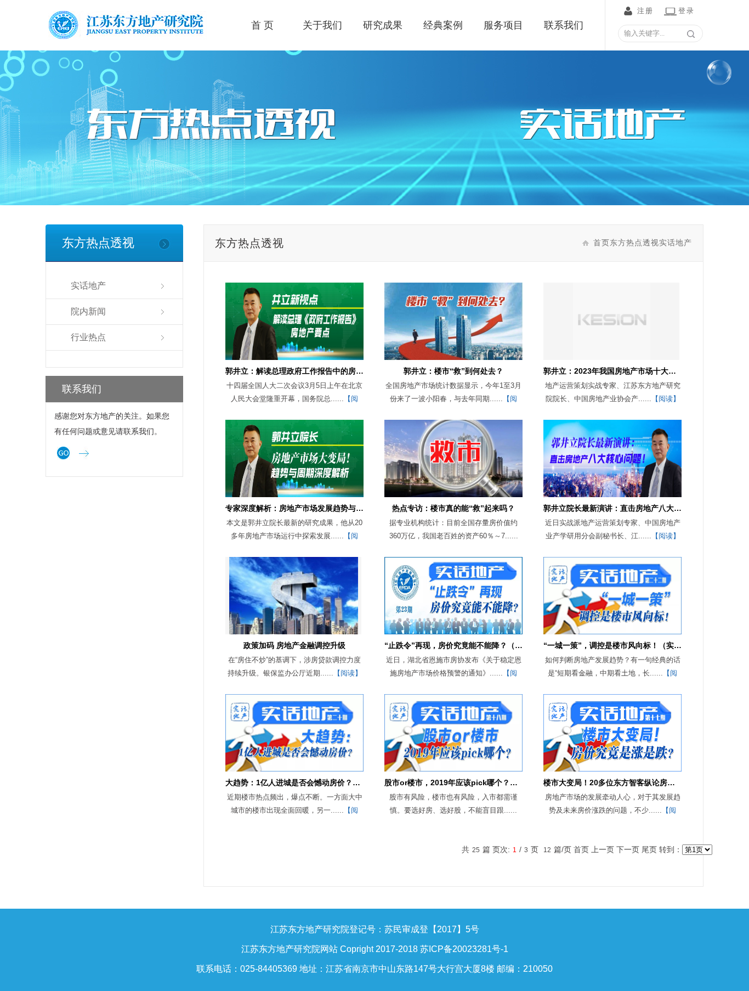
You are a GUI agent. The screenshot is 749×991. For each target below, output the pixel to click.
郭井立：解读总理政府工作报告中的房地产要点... (309, 371)
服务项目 (503, 25)
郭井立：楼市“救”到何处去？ (453, 371)
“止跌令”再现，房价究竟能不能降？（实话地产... (468, 645)
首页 (601, 243)
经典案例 (443, 25)
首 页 (262, 25)
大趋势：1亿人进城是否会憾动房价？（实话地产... (311, 782)
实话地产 (88, 285)
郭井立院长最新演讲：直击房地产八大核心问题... (627, 508)
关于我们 (322, 25)
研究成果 (382, 25)
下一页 (627, 849)
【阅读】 (665, 399)
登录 (686, 11)
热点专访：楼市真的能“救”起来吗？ (453, 508)
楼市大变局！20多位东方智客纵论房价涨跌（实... (627, 782)
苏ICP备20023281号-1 (464, 949)
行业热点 (88, 337)
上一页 (602, 849)
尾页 (649, 849)
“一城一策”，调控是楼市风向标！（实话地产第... (627, 645)
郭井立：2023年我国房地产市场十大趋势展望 (621, 371)
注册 (645, 11)
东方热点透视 (634, 243)
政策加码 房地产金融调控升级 (294, 645)
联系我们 (563, 25)
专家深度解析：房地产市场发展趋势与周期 (298, 508)
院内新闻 (88, 311)
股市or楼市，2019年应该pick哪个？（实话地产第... (473, 782)
